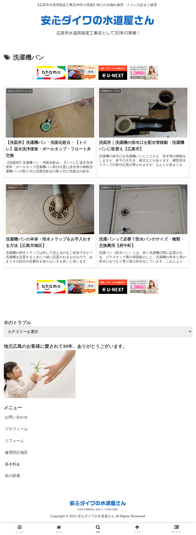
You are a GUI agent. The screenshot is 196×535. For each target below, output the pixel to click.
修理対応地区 (16, 452)
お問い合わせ (16, 417)
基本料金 (12, 464)
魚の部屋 (12, 476)
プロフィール (16, 429)
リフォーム (14, 441)
